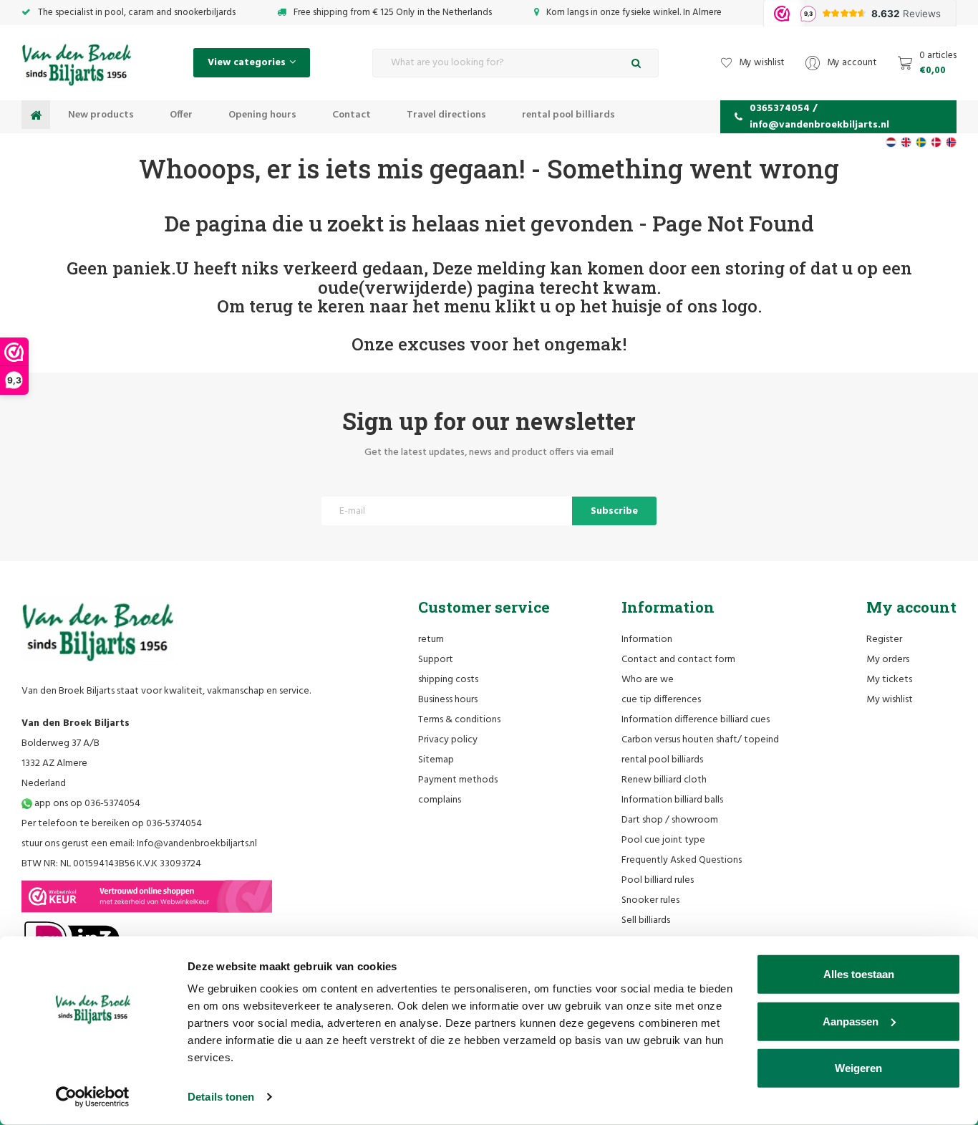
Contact (351, 115)
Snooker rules (650, 900)
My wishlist (889, 699)
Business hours (448, 699)
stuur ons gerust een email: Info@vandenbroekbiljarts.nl (139, 844)
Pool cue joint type (663, 840)
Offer (181, 115)
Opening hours (262, 115)
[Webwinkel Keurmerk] (146, 896)
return (431, 639)
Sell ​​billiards (645, 920)
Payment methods (458, 780)
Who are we (647, 679)
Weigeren (858, 1068)
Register (884, 639)
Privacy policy (448, 740)
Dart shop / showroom (669, 820)
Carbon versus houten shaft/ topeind (700, 740)
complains (439, 800)
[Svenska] (921, 142)
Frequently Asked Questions (681, 860)
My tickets (889, 679)
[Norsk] (951, 142)
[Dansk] (936, 142)
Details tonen (221, 1097)
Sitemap (436, 760)
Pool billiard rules (657, 880)
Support (435, 659)
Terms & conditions (459, 720)
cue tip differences (661, 699)
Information (646, 639)
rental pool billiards (568, 115)
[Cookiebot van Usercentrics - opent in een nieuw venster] (92, 1097)
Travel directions (446, 115)
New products (101, 115)
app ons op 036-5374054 (86, 803)
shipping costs (448, 679)
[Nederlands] (891, 142)
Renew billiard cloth (664, 780)
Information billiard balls (672, 800)
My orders (887, 659)
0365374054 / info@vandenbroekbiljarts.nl (819, 116)
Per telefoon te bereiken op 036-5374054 (111, 823)
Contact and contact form (678, 659)
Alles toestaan (858, 974)
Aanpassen (850, 1021)
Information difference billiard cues (695, 720)
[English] (906, 142)
